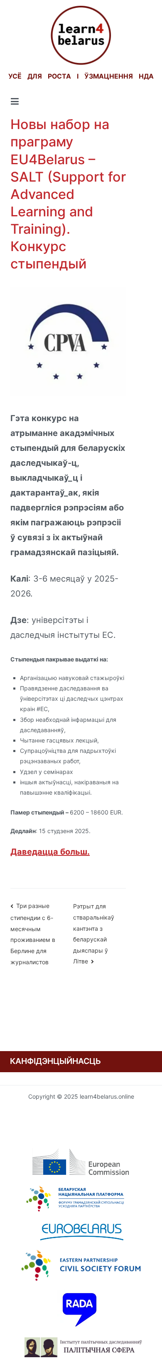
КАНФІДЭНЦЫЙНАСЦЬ (55, 1061)
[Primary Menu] (15, 101)
